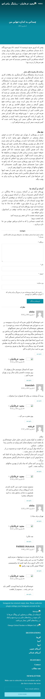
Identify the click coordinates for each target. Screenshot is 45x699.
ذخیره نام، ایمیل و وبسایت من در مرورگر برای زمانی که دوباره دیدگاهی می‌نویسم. (24, 293)
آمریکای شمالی (35, 653)
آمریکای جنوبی (35, 649)
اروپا (39, 645)
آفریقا (38, 637)
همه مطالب (36, 668)
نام (41, 264)
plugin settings (11, 606)
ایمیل (41, 274)
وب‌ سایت (40, 283)
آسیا (39, 641)
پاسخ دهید (39, 354)
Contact (37, 665)
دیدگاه (40, 242)
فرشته (31, 426)
